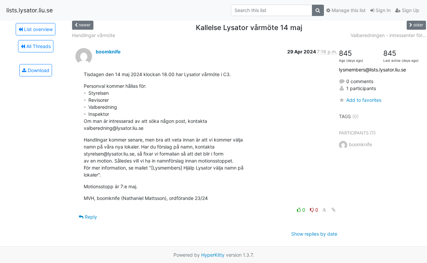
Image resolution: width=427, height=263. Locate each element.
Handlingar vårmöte (93, 35)
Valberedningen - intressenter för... (388, 35)
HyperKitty (213, 255)
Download (37, 70)
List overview (38, 29)
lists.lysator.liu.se (29, 10)
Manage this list (348, 10)
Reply (90, 217)
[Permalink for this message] (333, 210)
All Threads (38, 46)
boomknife (108, 51)
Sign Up (410, 10)
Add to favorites (363, 100)
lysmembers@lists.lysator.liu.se (372, 69)
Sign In (382, 10)
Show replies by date (314, 234)
